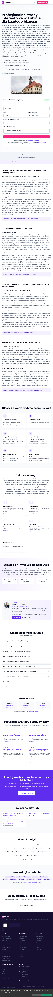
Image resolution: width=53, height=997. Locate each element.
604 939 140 (27, 617)
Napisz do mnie (16, 617)
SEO (20, 942)
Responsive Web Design (31, 855)
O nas (23, 986)
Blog (38, 986)
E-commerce (22, 940)
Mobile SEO (19, 855)
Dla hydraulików (39, 936)
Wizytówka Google (30, 879)
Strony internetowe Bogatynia (26, 905)
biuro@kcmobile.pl (25, 969)
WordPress (5, 879)
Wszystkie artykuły (23, 936)
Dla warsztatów (39, 942)
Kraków (3, 969)
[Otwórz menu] (49, 2)
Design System (20, 851)
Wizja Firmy (47, 848)
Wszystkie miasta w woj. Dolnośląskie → (34, 901)
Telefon (32, 112)
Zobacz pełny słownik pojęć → (26, 859)
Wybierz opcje (4, 994)
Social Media (19, 876)
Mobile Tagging (42, 851)
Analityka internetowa (6, 956)
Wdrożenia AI (21, 879)
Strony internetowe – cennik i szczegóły (32, 882)
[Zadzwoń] (34, 2)
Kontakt (42, 986)
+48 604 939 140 (25, 966)
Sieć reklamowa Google (9, 848)
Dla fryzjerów (39, 938)
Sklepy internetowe (43, 876)
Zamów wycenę (9, 707)
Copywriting (39, 879)
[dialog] (26, 993)
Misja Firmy (38, 848)
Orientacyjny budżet (11, 119)
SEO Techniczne (31, 851)
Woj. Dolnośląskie (25, 6)
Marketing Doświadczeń (25, 848)
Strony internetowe (14, 6)
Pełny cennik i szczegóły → (34, 711)
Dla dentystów (39, 940)
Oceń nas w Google (25, 980)
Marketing (21, 951)
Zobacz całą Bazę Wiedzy (26, 763)
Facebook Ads (27, 876)
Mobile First (10, 851)
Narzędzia (21, 954)
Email (5, 112)
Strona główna (5, 6)
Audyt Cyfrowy (47, 879)
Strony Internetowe (35, 161)
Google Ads (35, 876)
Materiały (21, 956)
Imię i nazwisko (7, 105)
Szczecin (4, 975)
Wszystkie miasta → (6, 978)
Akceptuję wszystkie (46, 994)
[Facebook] (3, 929)
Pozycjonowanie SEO (10, 876)
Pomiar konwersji (5, 958)
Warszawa (4, 967)
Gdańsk (3, 973)
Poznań (3, 971)
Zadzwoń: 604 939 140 (33, 140)
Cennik (34, 986)
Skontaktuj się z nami (26, 793)
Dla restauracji (39, 945)
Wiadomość (9, 126)
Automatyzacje (13, 879)
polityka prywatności (42, 142)
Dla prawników (39, 947)
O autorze (28, 986)
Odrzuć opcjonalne (36, 994)
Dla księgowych (39, 949)
